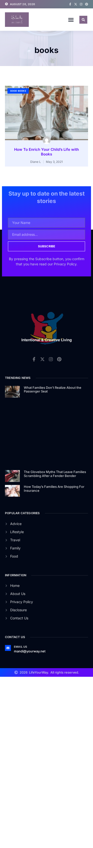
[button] (70, 19)
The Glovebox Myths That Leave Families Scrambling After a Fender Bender (55, 474)
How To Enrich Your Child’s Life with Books (46, 152)
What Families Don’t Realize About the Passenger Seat (52, 389)
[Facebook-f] (70, 4)
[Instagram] (81, 4)
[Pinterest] (86, 4)
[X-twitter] (75, 4)
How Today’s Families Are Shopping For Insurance (54, 488)
